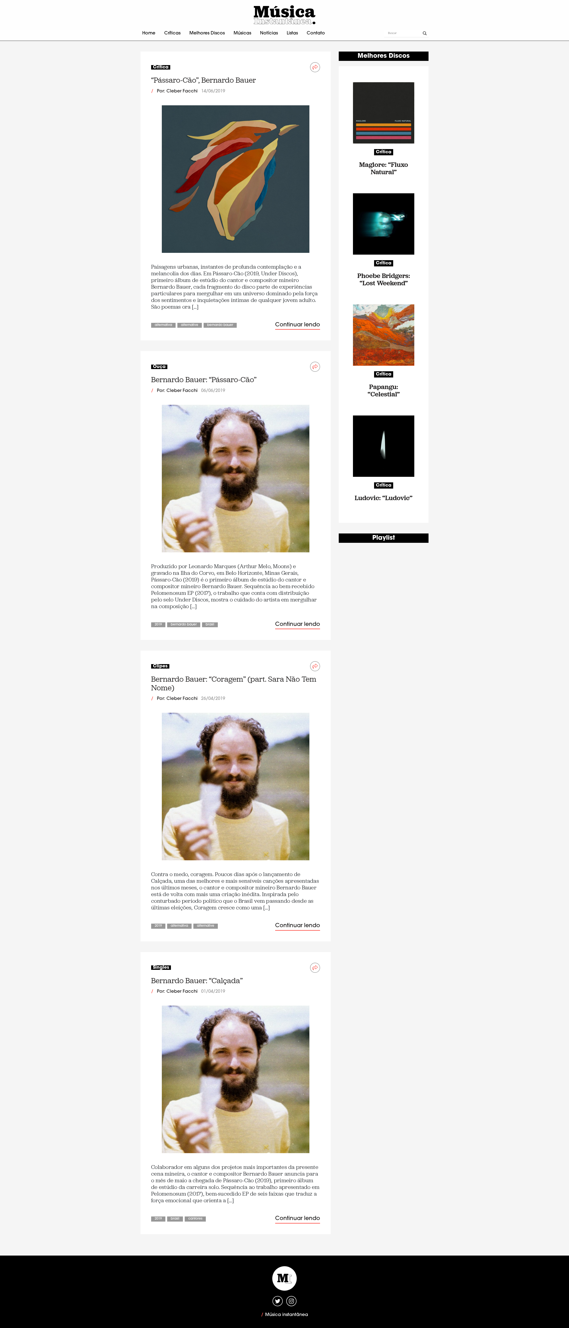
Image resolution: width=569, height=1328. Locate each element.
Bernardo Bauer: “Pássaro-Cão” (203, 379)
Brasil (210, 624)
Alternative (189, 325)
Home (148, 33)
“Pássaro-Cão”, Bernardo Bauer (203, 80)
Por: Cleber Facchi (177, 91)
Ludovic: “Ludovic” (384, 497)
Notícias (269, 33)
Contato (316, 33)
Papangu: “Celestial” (384, 390)
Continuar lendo (297, 325)
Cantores (195, 1218)
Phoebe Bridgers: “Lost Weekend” (383, 279)
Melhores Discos (207, 33)
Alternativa (163, 325)
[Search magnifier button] (425, 33)
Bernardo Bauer (220, 325)
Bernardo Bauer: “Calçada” (197, 980)
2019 (158, 624)
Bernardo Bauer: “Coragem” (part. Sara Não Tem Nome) (233, 683)
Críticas (172, 33)
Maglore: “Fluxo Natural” (383, 168)
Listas (292, 33)
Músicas (242, 33)
